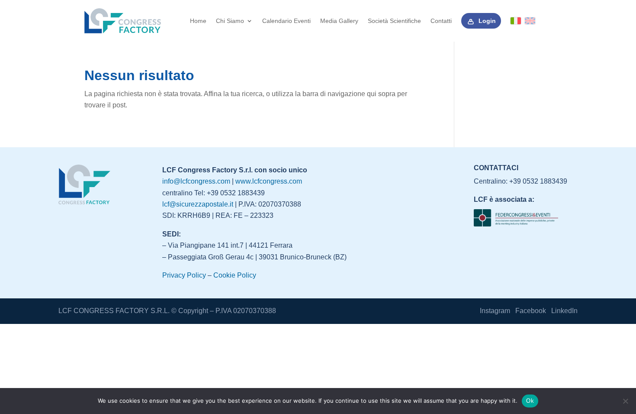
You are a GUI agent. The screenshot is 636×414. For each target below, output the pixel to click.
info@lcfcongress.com (196, 181)
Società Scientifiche (394, 20)
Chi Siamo (230, 20)
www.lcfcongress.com (268, 181)
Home (198, 20)
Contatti (441, 20)
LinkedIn (564, 310)
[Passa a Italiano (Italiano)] (516, 20)
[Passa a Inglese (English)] (530, 20)
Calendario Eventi (286, 20)
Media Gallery (339, 20)
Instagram (495, 310)
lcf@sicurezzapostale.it (197, 204)
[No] (625, 401)
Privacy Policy (184, 275)
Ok (530, 401)
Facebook (530, 310)
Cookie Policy (234, 275)
